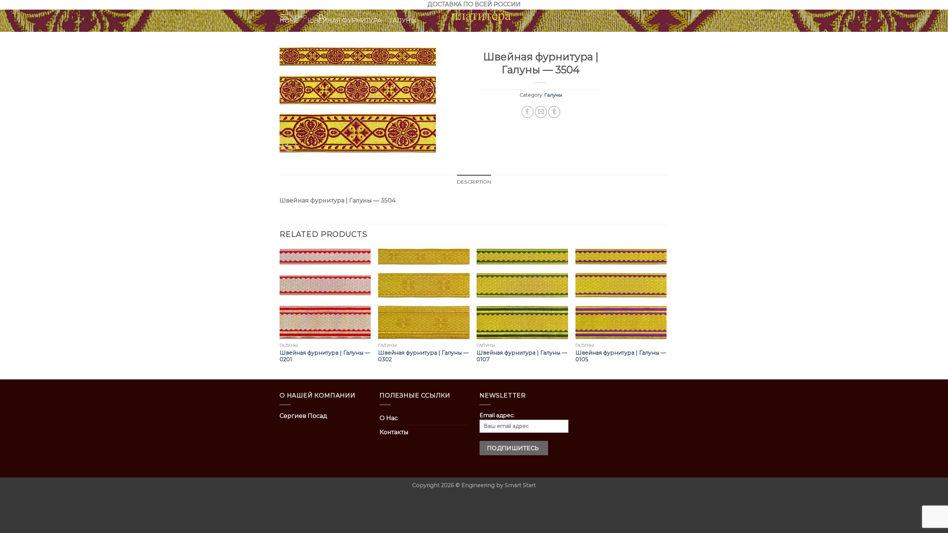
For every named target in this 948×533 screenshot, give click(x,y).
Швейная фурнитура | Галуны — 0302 (423, 356)
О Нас (389, 418)
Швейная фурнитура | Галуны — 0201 (325, 356)
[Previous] (280, 313)
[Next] (666, 313)
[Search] (321, 17)
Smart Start (520, 485)
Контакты (394, 432)
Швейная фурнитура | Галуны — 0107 (522, 356)
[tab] (474, 182)
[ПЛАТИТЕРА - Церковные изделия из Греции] (474, 17)
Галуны (553, 95)
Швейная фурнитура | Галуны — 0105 (620, 356)
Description (474, 182)
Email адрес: (497, 415)
